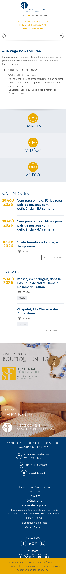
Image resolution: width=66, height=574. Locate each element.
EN (24, 15)
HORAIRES (34, 496)
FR (29, 15)
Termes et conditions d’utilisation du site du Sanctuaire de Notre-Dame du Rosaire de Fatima (34, 511)
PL (41, 15)
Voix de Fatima (33, 527)
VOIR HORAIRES (54, 330)
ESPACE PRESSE (34, 518)
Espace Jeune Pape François (34, 487)
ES (37, 15)
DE (45, 15)
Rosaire (22, 324)
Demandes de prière (34, 505)
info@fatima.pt (37, 473)
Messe (22, 297)
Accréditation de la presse (33, 522)
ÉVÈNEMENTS (34, 500)
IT (33, 15)
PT (20, 15)
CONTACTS (35, 491)
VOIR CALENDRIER (52, 257)
